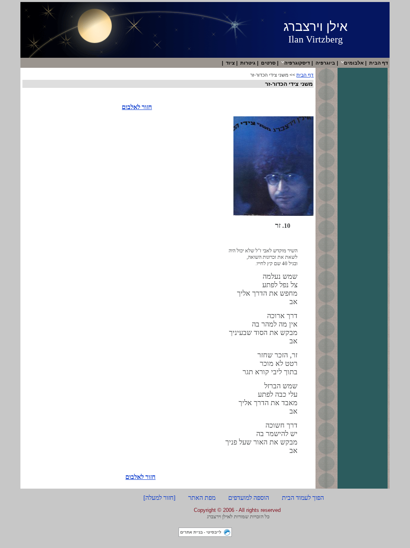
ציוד (230, 63)
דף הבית (378, 63)
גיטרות (247, 63)
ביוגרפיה (325, 63)
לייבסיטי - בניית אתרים (200, 532)
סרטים (268, 63)
